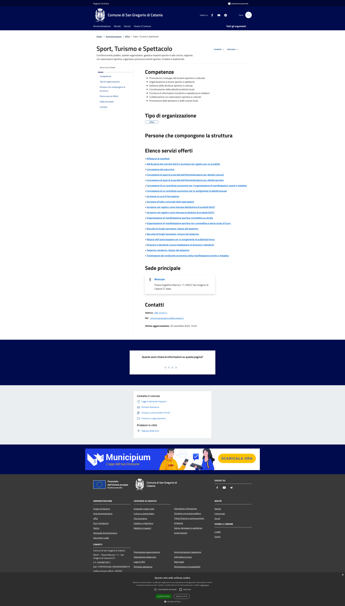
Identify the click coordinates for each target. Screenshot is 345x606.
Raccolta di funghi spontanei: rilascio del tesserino (172, 228)
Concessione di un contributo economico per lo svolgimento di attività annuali (187, 191)
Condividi (218, 49)
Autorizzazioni (180, 532)
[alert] (172, 589)
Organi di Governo (101, 508)
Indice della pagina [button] (107, 67)
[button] (172, 601)
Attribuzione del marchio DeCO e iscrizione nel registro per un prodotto (183, 164)
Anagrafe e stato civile (144, 508)
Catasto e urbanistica (143, 523)
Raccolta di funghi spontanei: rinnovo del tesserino (173, 234)
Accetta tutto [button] (164, 596)
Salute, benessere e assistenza (188, 528)
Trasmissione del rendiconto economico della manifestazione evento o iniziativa (188, 255)
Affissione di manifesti (158, 158)
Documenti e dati (101, 537)
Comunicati (220, 513)
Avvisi (217, 518)
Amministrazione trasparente (187, 552)
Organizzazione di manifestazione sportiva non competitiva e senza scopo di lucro (189, 223)
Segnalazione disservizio (145, 557)
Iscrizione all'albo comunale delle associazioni (170, 202)
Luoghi (218, 531)
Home (99, 36)
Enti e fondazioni (101, 523)
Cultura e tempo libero (144, 513)
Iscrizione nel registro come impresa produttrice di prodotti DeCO (180, 212)
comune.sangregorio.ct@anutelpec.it (167, 318)
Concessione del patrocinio (160, 169)
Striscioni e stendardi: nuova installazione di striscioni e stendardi (180, 245)
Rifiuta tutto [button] (181, 596)
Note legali (179, 561)
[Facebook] (211, 15)
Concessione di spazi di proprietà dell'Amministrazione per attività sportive (185, 180)
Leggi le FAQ (139, 561)
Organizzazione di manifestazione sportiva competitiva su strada (180, 218)
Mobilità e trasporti (142, 528)
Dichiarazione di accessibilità (187, 566)
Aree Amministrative (102, 513)
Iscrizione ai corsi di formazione (163, 196)
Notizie (218, 508)
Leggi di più (204, 585)
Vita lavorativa (140, 518)
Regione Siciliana (101, 3)
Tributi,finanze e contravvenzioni (189, 518)
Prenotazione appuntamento (147, 552)
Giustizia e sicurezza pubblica (187, 513)
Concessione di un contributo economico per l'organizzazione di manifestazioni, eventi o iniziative (197, 185)
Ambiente (178, 523)
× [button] (343, 575)
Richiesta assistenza (143, 566)
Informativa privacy (183, 557)
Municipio (159, 279)
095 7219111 (161, 312)
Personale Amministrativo (105, 533)
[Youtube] (217, 15)
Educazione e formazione (185, 508)
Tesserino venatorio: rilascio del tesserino (168, 250)
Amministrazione (114, 36)
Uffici (127, 36)
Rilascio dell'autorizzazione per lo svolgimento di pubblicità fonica (181, 239)
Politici (96, 528)
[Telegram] (224, 15)
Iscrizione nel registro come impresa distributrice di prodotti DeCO (181, 207)
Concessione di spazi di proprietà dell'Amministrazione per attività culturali (185, 175)
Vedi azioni (231, 49)
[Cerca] (248, 15)
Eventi (217, 536)
